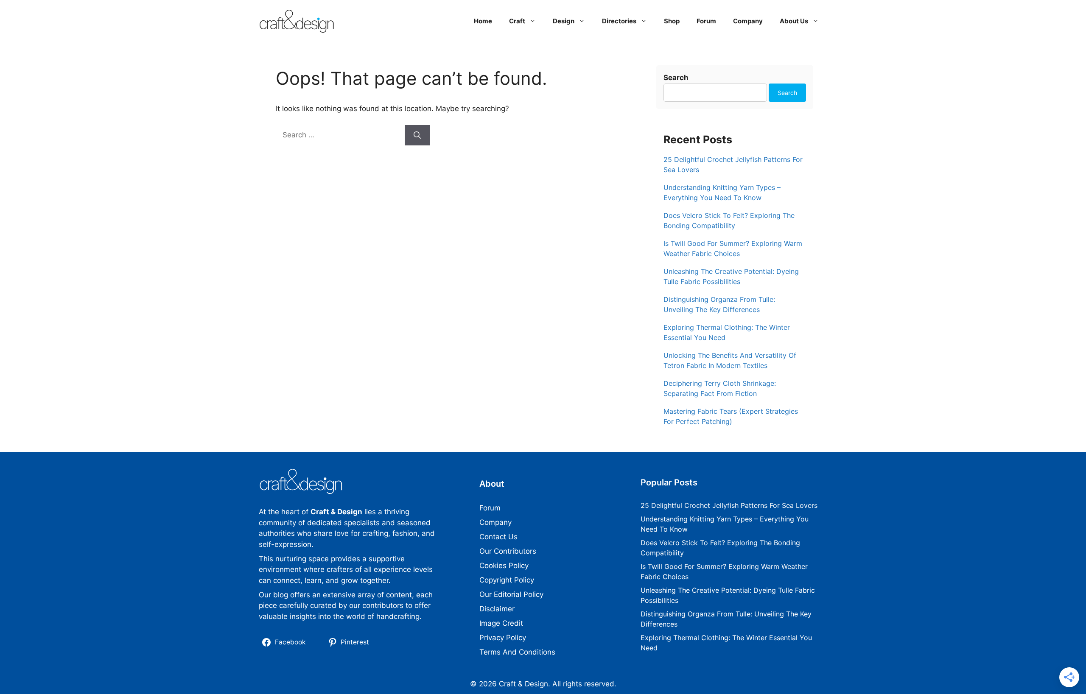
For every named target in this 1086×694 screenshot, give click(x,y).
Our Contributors (507, 551)
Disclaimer (497, 609)
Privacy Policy (502, 637)
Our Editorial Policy (511, 594)
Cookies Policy (504, 565)
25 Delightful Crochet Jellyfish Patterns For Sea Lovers (729, 505)
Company (748, 21)
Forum (706, 21)
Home (483, 21)
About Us (794, 21)
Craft (517, 21)
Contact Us (498, 536)
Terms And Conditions (517, 652)
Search (676, 77)
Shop (672, 21)
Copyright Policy (506, 580)
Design (563, 21)
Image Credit (501, 623)
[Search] (417, 135)
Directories (619, 21)
